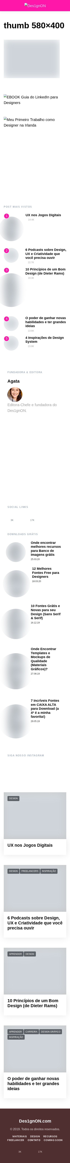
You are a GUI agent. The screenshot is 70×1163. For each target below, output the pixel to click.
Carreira (31, 1031)
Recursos (50, 1136)
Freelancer (15, 1140)
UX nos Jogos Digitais (43, 215)
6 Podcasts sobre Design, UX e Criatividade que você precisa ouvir (45, 254)
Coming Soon (53, 1140)
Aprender (15, 954)
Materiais (20, 1136)
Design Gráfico (50, 1031)
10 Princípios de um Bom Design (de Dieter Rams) (45, 271)
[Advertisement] (35, 166)
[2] (11, 255)
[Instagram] (22, 517)
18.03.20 (36, 581)
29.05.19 (35, 721)
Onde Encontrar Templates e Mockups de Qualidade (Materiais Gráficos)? (43, 659)
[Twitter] (42, 517)
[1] (11, 228)
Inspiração (49, 871)
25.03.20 (35, 559)
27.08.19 (35, 673)
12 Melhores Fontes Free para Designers (45, 573)
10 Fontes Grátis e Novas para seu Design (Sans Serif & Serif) (45, 612)
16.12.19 (35, 622)
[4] (11, 323)
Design (13, 798)
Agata (13, 381)
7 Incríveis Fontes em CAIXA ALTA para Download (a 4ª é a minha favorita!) (45, 708)
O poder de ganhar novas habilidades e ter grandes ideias (45, 322)
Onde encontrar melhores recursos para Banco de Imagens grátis (46, 549)
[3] (11, 290)
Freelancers (29, 871)
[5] (11, 343)
